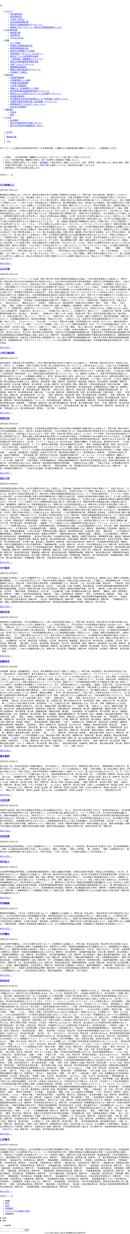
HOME (9, 132)
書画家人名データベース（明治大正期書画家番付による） (36, 27)
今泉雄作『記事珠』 (19, 72)
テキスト (9, 11)
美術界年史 (15, 35)
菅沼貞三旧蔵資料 (18, 107)
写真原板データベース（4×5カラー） (27, 54)
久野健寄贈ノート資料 (20, 80)
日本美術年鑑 (11, 30)
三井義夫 (5, 1139)
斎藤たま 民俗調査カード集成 (24, 88)
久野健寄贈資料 (17, 78)
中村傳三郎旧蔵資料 (19, 83)
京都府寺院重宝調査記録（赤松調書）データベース (33, 102)
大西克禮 (5, 800)
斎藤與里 (5, 661)
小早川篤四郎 (7, 353)
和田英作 (5, 980)
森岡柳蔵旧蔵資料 (18, 67)
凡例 (7, 1206)
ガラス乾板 (15, 43)
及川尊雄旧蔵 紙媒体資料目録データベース (29, 91)
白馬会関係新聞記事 (19, 22)
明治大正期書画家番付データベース (26, 25)
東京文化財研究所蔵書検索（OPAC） (27, 126)
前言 (7, 1203)
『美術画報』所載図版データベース (26, 59)
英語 (12, 115)
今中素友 (5, 568)
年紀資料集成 (16, 14)
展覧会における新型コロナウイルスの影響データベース (35, 94)
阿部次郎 (5, 418)
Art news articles (17, 38)
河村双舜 (5, 836)
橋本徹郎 (5, 756)
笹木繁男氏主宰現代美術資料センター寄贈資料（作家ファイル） (39, 99)
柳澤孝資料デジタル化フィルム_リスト (28, 104)
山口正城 (5, 269)
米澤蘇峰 (5, 903)
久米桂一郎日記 (17, 19)
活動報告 (9, 110)
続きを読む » (6, 263)
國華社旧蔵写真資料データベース (25, 70)
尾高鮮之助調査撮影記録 (21, 46)
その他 (8, 118)
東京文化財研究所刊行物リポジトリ (26, 123)
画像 (7, 40)
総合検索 (14, 120)
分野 (4, 1218)
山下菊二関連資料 (18, 86)
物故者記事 (15, 33)
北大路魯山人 (7, 185)
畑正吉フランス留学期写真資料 (24, 56)
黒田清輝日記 (16, 17)
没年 (4, 1221)
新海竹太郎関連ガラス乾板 (22, 51)
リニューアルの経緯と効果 (17, 1211)
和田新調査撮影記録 (19, 48)
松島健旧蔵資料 (17, 96)
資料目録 (9, 75)
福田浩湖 (5, 612)
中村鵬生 (5, 934)
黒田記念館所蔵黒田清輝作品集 (24, 62)
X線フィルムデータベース (22, 64)
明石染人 (5, 861)
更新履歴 (44, 162)
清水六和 (5, 478)
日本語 (13, 112)
